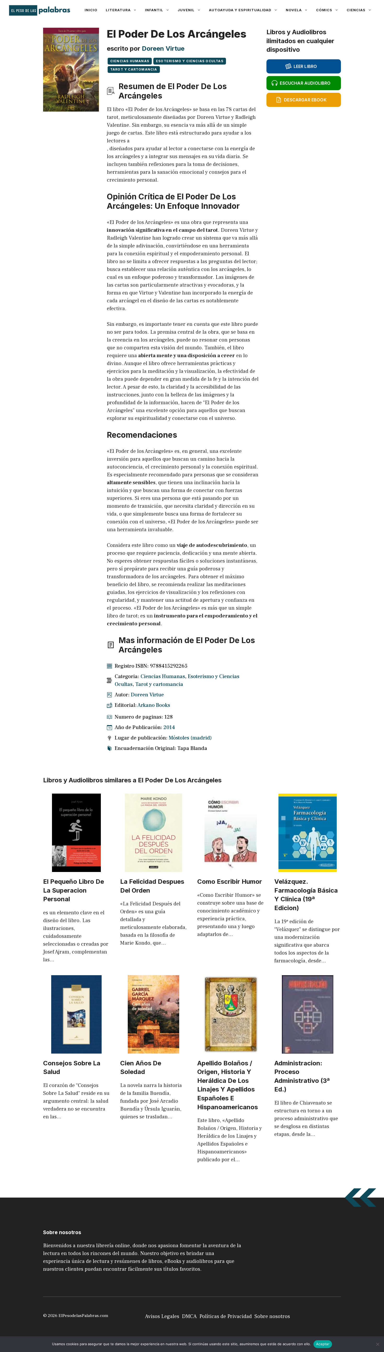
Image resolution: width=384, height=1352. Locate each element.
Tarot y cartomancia (133, 69)
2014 (169, 727)
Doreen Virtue (163, 48)
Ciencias (356, 10)
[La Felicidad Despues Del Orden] (153, 868)
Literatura (118, 10)
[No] (377, 1344)
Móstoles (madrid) (190, 738)
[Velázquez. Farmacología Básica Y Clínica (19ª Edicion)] (307, 868)
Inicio (91, 10)
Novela (294, 10)
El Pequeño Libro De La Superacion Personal (73, 890)
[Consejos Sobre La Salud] (76, 1049)
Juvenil (186, 10)
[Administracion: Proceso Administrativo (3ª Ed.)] (307, 1049)
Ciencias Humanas (129, 61)
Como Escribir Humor (229, 881)
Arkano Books (153, 705)
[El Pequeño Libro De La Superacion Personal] (76, 868)
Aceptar (322, 1344)
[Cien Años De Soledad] (153, 1049)
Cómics (324, 10)
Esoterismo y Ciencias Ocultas (189, 61)
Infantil (154, 10)
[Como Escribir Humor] (231, 868)
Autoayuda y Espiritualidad (240, 10)
